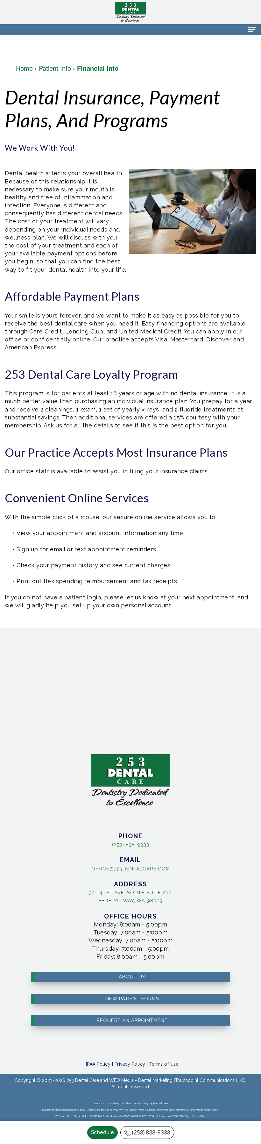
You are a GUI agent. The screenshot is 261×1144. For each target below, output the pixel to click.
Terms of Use (164, 1064)
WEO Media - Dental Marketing (141, 1080)
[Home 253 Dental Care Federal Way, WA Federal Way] (130, 12)
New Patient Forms (132, 999)
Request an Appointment (132, 1020)
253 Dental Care (83, 1080)
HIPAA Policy (96, 1064)
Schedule (102, 1131)
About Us (132, 977)
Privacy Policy (130, 1064)
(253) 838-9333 (151, 1132)
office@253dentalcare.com (130, 869)
